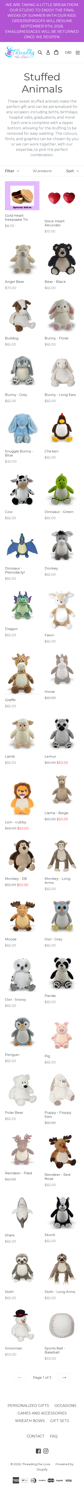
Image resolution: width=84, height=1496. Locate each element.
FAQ (54, 1436)
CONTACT (36, 1436)
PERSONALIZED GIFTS (28, 1406)
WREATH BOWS (30, 1421)
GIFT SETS (59, 1421)
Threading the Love (36, 1464)
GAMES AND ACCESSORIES (42, 1413)
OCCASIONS (65, 1406)
